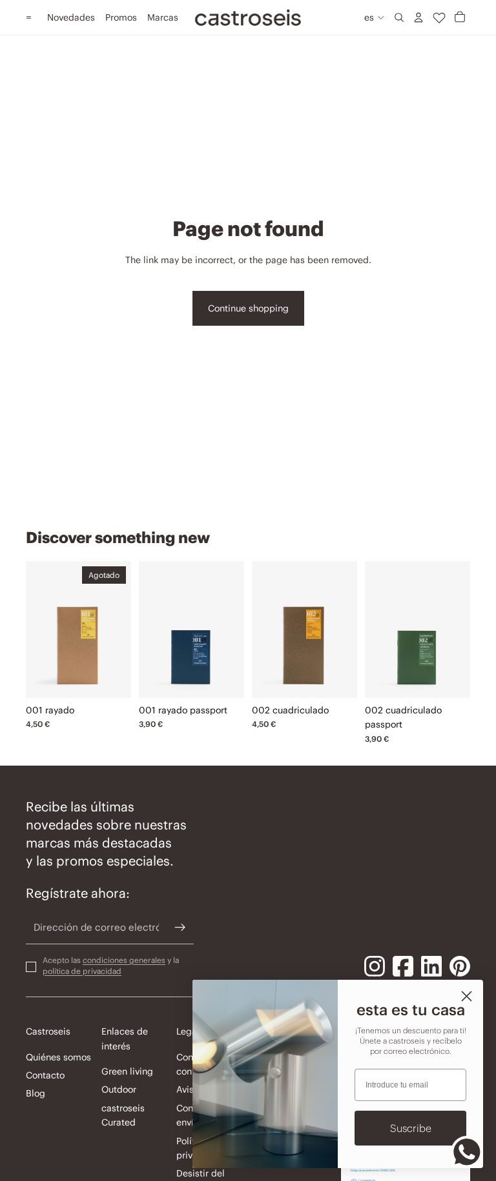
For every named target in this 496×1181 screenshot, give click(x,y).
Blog (35, 1093)
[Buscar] (399, 17)
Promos (121, 17)
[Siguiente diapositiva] (120, 629)
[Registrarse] (180, 927)
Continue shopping (248, 308)
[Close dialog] (466, 996)
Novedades (71, 17)
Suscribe (410, 1128)
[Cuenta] (418, 17)
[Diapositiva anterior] (36, 629)
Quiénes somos (58, 1057)
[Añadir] (225, 678)
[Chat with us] (467, 1152)
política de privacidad (82, 970)
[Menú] (29, 17)
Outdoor (118, 1089)
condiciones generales (124, 960)
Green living (127, 1071)
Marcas (162, 17)
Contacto (45, 1075)
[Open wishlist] (439, 17)
